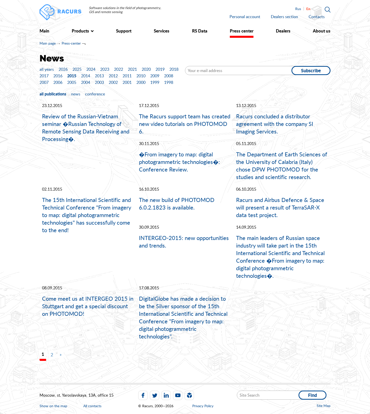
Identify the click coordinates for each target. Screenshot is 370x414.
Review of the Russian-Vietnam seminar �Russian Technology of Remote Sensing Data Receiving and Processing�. (85, 127)
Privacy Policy (202, 405)
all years (47, 69)
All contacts (92, 406)
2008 (168, 76)
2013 (99, 76)
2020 (146, 69)
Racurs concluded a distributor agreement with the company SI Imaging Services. (274, 123)
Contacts (317, 16)
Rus (298, 8)
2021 (132, 69)
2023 (104, 69)
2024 (90, 69)
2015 (71, 76)
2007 (44, 82)
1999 (154, 82)
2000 (140, 82)
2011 (127, 76)
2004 (85, 82)
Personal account (245, 16)
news (75, 94)
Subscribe (311, 70)
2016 (57, 76)
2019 (160, 69)
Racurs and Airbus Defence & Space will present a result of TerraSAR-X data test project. (280, 207)
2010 (140, 76)
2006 (57, 82)
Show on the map (53, 405)
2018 (173, 69)
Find (312, 395)
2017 (44, 76)
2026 (63, 69)
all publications (53, 94)
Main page (48, 43)
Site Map (323, 405)
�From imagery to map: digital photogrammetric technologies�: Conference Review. (179, 161)
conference (95, 94)
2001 (127, 82)
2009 (154, 76)
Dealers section (284, 16)
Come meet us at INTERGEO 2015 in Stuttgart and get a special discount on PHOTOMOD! (87, 306)
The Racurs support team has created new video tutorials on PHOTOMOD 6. (184, 123)
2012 (113, 76)
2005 (71, 82)
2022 (118, 69)
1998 (168, 82)
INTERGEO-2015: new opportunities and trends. (184, 241)
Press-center (71, 43)
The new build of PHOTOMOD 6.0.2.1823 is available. (176, 203)
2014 (85, 76)
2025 (77, 69)
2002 (113, 82)
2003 (99, 82)
